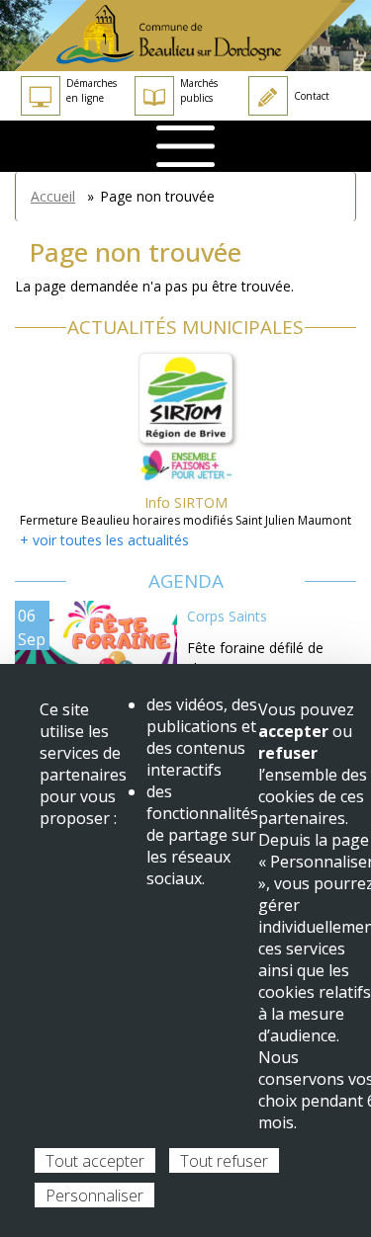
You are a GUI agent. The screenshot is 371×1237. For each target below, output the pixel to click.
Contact (311, 96)
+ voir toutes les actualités (104, 540)
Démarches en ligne (91, 90)
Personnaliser (94, 1195)
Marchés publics (199, 90)
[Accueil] (185, 35)
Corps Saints (227, 616)
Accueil (53, 196)
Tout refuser (224, 1161)
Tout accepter (95, 1161)
